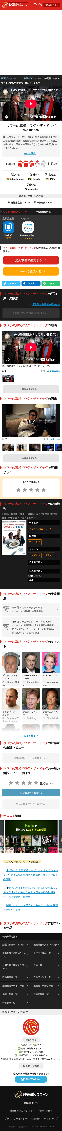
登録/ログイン (52, 5)
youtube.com (53, 371)
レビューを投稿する (32, 792)
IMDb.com (55, 439)
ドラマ (48, 555)
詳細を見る (31, 1040)
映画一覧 (28, 78)
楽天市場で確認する (28, 260)
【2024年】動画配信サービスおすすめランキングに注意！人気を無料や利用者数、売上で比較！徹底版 (30, 875)
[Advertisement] (31, 42)
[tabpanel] (31, 836)
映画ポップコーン (10, 78)
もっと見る (30, 153)
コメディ (33, 555)
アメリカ (33, 542)
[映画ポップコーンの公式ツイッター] (31, 1079)
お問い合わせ (32, 1066)
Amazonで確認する (28, 271)
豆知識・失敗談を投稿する (46, 304)
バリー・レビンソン (38, 528)
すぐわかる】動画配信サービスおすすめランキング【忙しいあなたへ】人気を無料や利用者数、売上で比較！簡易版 (30, 892)
